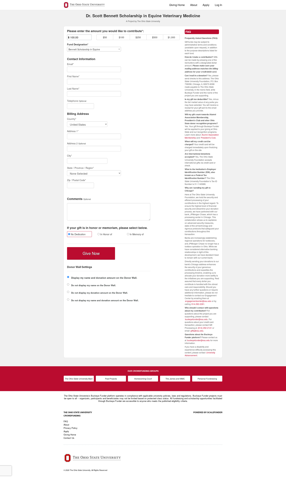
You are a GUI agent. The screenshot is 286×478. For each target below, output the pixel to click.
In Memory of (136, 234)
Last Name (73, 88)
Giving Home (177, 5)
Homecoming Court (143, 378)
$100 (121, 37)
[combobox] (94, 49)
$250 (138, 37)
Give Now (91, 253)
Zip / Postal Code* (76, 180)
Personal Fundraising (207, 378)
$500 (154, 37)
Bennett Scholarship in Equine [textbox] (84, 49)
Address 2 (72, 143)
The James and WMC (175, 378)
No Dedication (78, 234)
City (69, 155)
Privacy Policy (70, 428)
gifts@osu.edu (197, 330)
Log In (218, 5)
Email (70, 64)
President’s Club (208, 137)
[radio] (79, 234)
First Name (73, 76)
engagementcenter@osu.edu (198, 301)
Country (71, 118)
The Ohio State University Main (79, 378)
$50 (105, 37)
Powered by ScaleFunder (207, 412)
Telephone (72, 100)
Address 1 (72, 131)
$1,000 (171, 37)
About (193, 5)
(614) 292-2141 (205, 327)
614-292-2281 (197, 304)
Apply (206, 5)
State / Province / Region (80, 167)
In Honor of (106, 234)
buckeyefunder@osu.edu (196, 319)
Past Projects (111, 378)
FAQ (66, 421)
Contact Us (69, 437)
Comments (74, 199)
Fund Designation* (77, 44)
